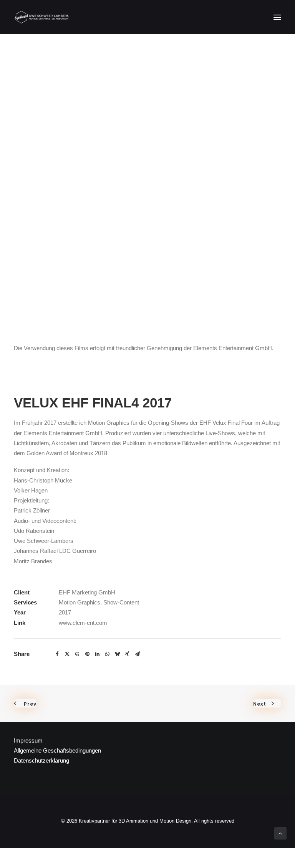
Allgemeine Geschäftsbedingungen (57, 750)
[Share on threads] (77, 654)
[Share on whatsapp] (107, 654)
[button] (277, 17)
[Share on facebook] (57, 654)
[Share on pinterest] (87, 654)
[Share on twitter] (67, 654)
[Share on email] (137, 654)
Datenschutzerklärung (41, 760)
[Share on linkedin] (97, 654)
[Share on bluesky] (117, 654)
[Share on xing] (127, 654)
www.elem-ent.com (83, 622)
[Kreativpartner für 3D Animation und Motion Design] (42, 17)
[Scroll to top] (280, 833)
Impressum (28, 740)
